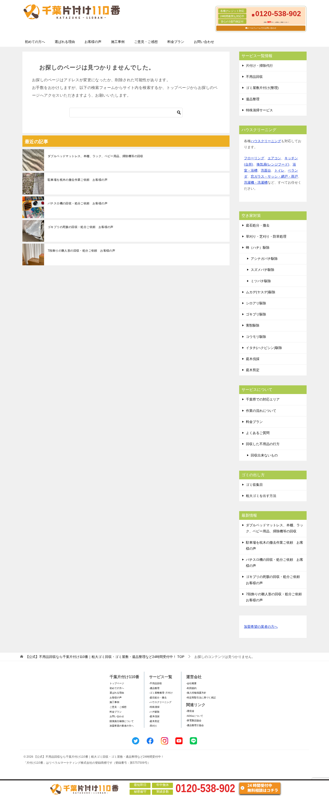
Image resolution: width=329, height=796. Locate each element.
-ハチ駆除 (154, 711)
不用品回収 (254, 77)
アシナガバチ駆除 (264, 259)
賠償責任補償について (122, 721)
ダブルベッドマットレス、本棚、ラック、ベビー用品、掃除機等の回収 (95, 156)
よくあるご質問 (258, 433)
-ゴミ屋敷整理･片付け (161, 692)
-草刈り (153, 725)
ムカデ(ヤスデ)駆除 (260, 292)
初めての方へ (35, 42)
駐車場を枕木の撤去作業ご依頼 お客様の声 (77, 179)
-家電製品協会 (193, 720)
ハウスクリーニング (266, 141)
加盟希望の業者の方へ (261, 627)
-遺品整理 (154, 688)
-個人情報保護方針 (196, 692)
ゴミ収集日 (254, 485)
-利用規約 (191, 688)
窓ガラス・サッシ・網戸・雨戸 (274, 176)
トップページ (117, 683)
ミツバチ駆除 (261, 281)
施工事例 (118, 42)
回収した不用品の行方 (263, 444)
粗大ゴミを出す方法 (261, 496)
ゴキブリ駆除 (256, 314)
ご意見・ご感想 (146, 42)
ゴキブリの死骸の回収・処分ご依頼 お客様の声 (80, 227)
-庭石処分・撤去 (158, 697)
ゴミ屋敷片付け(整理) (262, 88)
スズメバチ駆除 (262, 270)
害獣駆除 (252, 325)
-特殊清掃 (154, 707)
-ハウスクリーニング (160, 702)
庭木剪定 (252, 370)
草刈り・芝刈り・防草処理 (266, 236)
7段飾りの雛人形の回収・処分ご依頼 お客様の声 (81, 250)
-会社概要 (191, 683)
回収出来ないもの (264, 455)
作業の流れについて (261, 411)
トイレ (279, 170)
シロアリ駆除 (256, 303)
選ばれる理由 (65, 42)
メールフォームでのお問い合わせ (261, 28)
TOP (105, 657)
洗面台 (266, 170)
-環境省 (190, 711)
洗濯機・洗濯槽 (256, 182)
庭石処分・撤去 (258, 225)
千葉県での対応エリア (263, 399)
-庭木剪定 (154, 721)
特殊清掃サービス (259, 110)
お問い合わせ (204, 42)
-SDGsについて (194, 716)
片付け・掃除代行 (259, 65)
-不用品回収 (155, 683)
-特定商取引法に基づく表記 (201, 697)
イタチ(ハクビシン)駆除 (264, 348)
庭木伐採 (252, 359)
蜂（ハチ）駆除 (258, 247)
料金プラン (175, 42)
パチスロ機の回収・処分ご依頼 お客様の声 (77, 203)
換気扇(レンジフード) (273, 164)
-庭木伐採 (154, 716)
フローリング (254, 158)
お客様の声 (93, 42)
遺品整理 (252, 99)
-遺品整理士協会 (195, 725)
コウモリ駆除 (256, 337)
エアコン (274, 158)
